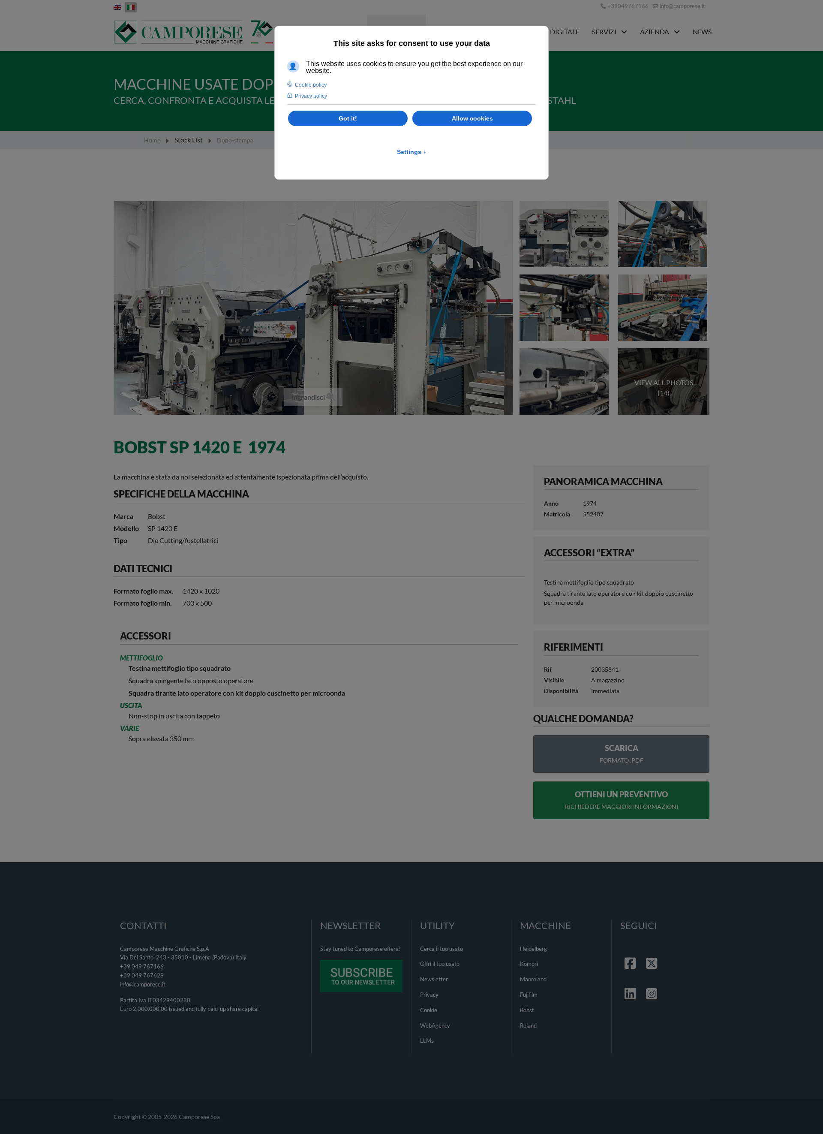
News (702, 31)
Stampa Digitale (551, 31)
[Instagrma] (652, 983)
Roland (528, 1025)
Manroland (533, 979)
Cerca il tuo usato (441, 948)
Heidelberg (533, 948)
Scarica (621, 753)
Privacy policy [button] (311, 96)
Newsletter (434, 979)
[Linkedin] (631, 983)
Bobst (527, 1010)
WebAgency (435, 1025)
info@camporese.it (682, 6)
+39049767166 (628, 6)
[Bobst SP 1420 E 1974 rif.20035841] (565, 234)
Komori (529, 963)
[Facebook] (631, 952)
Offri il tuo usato (440, 963)
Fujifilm (529, 994)
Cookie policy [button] (311, 85)
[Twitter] (652, 952)
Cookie (428, 1010)
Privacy (429, 994)
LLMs (427, 1040)
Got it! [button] (348, 118)
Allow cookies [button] (472, 118)
